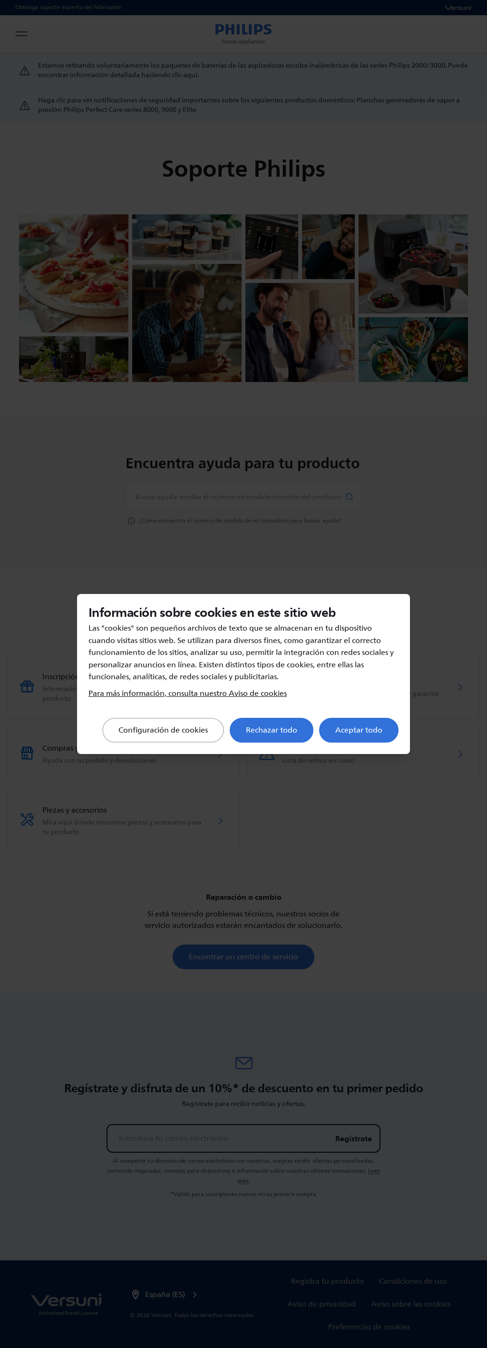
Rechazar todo (271, 730)
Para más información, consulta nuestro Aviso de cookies (187, 693)
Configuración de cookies (163, 730)
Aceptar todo (358, 730)
